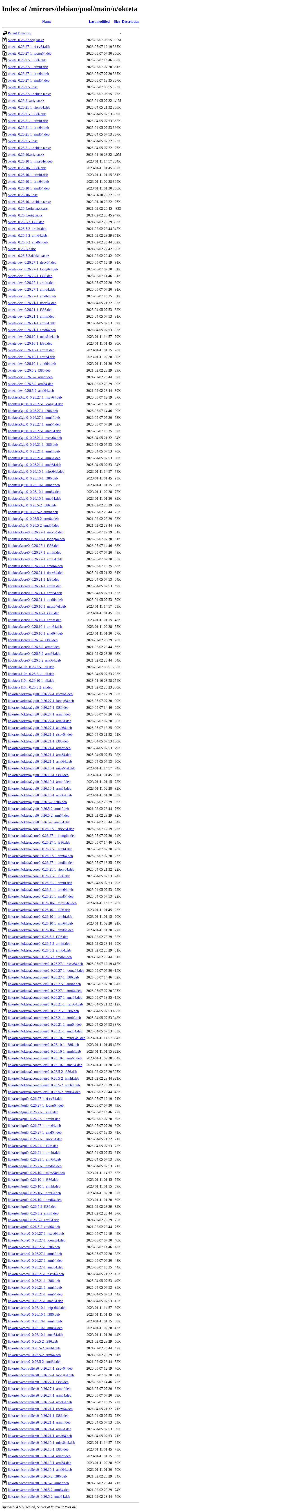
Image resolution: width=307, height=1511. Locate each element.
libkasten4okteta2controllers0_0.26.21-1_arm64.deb (45, 1024)
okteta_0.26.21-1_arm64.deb (28, 127)
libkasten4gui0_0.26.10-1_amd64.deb (35, 1200)
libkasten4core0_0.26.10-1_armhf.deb (35, 1321)
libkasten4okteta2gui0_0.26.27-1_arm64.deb (39, 721)
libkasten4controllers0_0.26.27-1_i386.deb (38, 1382)
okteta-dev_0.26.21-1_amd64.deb (32, 330)
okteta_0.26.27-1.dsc (23, 87)
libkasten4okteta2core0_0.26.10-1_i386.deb (39, 910)
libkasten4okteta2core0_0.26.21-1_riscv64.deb (41, 869)
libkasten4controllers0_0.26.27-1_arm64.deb (39, 1395)
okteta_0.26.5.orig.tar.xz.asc (28, 208)
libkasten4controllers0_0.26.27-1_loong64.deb (41, 1375)
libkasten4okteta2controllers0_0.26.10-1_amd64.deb (45, 1065)
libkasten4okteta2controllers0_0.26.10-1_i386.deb (43, 1045)
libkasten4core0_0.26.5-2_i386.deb (33, 1341)
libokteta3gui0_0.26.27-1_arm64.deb (34, 424)
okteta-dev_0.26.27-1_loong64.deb (33, 269)
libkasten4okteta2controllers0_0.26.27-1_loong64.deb (46, 970)
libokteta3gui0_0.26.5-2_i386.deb (32, 505)
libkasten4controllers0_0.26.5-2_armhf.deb (38, 1483)
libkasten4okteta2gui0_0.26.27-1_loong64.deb (41, 701)
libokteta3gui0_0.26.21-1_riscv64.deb (35, 438)
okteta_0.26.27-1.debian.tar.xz (29, 94)
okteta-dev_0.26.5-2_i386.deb (29, 370)
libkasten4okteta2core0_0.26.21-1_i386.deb (39, 876)
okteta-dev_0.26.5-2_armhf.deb (30, 377)
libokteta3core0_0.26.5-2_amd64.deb (34, 660)
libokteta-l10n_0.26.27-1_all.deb (31, 667)
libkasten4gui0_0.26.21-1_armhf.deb (34, 1152)
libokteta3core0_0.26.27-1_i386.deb (33, 546)
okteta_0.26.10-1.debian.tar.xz (29, 202)
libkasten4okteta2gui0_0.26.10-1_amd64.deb (40, 795)
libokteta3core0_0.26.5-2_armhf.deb (34, 647)
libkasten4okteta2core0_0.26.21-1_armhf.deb (40, 883)
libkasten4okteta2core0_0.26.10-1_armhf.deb (40, 916)
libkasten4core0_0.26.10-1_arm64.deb (35, 1328)
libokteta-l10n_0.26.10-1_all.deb (31, 680)
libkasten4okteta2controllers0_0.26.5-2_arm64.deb (44, 1085)
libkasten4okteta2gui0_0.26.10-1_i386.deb (38, 775)
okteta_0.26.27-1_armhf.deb (28, 67)
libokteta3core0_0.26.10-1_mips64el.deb (37, 606)
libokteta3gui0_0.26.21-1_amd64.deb (34, 465)
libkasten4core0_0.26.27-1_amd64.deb (35, 1267)
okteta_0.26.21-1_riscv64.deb (29, 107)
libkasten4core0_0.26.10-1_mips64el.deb (37, 1308)
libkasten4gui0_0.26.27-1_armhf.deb (34, 1119)
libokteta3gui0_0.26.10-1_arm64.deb (34, 492)
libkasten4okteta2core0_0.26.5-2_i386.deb (38, 937)
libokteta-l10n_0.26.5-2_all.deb (30, 687)
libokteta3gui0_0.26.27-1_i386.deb (33, 411)
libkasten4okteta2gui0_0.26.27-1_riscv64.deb (40, 694)
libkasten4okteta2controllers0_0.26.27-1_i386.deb (43, 977)
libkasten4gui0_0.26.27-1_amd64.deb (35, 1132)
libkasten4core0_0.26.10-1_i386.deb (34, 1314)
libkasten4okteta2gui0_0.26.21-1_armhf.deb (39, 748)
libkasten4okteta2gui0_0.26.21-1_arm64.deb (39, 755)
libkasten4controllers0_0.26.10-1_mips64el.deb (41, 1442)
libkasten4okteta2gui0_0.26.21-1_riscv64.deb (40, 734)
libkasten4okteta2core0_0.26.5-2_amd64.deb (40, 957)
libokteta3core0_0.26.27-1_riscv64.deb (35, 532)
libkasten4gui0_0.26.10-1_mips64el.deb (36, 1173)
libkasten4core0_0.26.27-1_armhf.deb (35, 1254)
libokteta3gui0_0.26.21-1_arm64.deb (34, 458)
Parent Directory (19, 33)
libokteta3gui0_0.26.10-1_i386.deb (33, 478)
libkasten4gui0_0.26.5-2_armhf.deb (33, 1213)
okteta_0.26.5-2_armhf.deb (27, 229)
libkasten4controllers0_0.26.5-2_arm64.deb (38, 1490)
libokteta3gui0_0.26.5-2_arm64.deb (33, 519)
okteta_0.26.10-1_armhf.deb (28, 175)
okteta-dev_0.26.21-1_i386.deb (30, 310)
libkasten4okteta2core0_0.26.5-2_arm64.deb (39, 950)
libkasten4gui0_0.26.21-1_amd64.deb (35, 1166)
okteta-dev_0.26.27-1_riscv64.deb (32, 262)
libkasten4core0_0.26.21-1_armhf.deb (35, 1287)
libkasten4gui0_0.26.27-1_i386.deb (33, 1112)
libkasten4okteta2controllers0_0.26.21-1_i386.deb (43, 1011)
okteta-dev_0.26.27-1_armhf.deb (31, 283)
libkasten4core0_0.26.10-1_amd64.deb (35, 1335)
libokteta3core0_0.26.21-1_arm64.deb (35, 593)
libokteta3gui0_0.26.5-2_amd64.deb (33, 525)
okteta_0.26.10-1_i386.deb (27, 168)
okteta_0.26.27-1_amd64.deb (28, 80)
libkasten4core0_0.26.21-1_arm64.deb (35, 1294)
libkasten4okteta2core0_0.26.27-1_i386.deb (39, 842)
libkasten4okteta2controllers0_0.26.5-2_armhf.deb (43, 1078)
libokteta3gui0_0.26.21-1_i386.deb (33, 444)
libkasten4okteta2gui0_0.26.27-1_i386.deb (38, 707)
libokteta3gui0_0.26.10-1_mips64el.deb (36, 471)
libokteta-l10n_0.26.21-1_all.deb (31, 674)
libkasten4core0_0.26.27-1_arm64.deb (35, 1260)
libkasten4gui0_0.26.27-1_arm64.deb (34, 1126)
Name (46, 21)
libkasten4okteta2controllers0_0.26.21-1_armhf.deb (44, 1018)
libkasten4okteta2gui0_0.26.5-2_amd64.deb (39, 822)
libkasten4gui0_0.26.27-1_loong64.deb (36, 1105)
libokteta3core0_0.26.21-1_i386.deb (33, 579)
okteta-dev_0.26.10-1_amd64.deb (32, 363)
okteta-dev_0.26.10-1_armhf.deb (31, 350)
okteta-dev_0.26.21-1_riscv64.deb (32, 303)
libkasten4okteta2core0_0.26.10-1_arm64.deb (40, 923)
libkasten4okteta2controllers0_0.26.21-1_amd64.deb (45, 1031)
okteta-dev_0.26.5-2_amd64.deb (31, 390)
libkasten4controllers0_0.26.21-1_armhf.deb (39, 1422)
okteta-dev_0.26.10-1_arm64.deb (31, 357)
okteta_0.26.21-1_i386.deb (27, 114)
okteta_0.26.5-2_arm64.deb (27, 235)
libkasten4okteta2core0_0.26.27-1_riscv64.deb (41, 829)
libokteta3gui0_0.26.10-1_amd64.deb (34, 498)
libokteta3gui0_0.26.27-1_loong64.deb (35, 404)
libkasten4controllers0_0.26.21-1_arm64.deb (39, 1429)
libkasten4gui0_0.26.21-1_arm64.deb (34, 1159)
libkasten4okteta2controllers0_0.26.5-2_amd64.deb (44, 1092)
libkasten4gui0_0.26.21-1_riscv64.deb (35, 1139)
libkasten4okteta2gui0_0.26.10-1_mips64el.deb (41, 768)
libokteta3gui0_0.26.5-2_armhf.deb (33, 512)
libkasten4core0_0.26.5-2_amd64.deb (34, 1362)
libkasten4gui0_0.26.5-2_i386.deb (32, 1206)
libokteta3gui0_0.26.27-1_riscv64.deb (35, 397)
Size (117, 21)
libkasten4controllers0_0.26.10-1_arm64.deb (39, 1463)
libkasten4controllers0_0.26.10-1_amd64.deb (40, 1469)
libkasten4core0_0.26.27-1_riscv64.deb (36, 1233)
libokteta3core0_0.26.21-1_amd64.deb (35, 600)
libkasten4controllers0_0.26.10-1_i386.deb (38, 1449)
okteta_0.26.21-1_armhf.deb (28, 121)
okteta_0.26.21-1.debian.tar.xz (29, 148)
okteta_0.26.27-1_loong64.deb (29, 53)
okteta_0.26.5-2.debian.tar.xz (28, 256)
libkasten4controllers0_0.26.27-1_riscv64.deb (40, 1368)
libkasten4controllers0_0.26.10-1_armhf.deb (39, 1456)
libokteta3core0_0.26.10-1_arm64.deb (35, 626)
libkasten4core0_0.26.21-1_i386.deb (34, 1281)
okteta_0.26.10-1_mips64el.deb (30, 161)
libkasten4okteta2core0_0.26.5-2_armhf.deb (39, 943)
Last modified (99, 21)
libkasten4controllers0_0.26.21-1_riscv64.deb (40, 1409)
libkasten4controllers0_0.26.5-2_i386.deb (37, 1476)
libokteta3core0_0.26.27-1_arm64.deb (35, 559)
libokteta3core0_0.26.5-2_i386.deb (33, 640)
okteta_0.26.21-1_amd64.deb (28, 134)
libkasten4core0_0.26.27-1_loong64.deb (36, 1240)
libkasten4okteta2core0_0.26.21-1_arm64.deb (40, 889)
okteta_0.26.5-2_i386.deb (26, 222)
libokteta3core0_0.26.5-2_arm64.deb (34, 653)
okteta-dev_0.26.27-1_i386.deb (30, 276)
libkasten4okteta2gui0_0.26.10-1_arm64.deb (39, 788)
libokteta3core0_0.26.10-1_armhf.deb (34, 620)
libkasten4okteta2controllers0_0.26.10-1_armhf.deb (44, 1051)
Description (130, 21)
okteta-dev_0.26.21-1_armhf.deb (31, 316)
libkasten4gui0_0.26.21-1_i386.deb (33, 1146)
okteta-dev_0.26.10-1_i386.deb (30, 343)
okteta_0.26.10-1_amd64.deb (28, 188)
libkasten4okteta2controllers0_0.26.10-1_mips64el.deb (46, 1038)
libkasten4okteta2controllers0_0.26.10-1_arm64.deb (45, 1058)
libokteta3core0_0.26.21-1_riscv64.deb (35, 573)
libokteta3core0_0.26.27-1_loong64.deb (36, 539)
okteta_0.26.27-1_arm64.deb (28, 74)
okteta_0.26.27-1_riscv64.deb (29, 47)
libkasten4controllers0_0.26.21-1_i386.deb (38, 1415)
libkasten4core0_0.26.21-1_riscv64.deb (36, 1274)
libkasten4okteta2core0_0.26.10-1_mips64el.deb (42, 903)
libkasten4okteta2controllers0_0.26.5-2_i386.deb (42, 1072)
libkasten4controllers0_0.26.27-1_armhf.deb (39, 1389)
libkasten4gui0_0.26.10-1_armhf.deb (34, 1186)
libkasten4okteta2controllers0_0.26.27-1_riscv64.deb (45, 964)
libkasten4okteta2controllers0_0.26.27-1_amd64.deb (45, 997)
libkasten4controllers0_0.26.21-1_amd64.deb (40, 1436)
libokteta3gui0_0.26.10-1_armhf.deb (34, 485)
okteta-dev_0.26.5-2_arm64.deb (30, 384)
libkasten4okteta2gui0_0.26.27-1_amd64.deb (40, 728)
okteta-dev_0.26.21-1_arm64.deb (31, 323)
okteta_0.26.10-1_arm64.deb (28, 181)
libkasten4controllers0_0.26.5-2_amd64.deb (39, 1496)
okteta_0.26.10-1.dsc (23, 195)
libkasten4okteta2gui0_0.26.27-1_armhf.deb (39, 714)
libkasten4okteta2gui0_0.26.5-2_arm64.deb (38, 815)
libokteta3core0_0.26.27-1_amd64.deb (35, 566)
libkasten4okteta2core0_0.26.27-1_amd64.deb (40, 863)
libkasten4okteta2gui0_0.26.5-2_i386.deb (37, 802)
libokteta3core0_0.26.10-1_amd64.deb (35, 633)
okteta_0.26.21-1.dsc (23, 141)
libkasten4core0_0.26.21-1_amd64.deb (35, 1301)
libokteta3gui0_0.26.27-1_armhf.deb (34, 417)
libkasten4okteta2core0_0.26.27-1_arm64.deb (40, 856)
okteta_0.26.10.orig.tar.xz (26, 154)
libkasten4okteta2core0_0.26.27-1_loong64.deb (42, 836)
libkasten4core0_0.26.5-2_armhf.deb (34, 1348)
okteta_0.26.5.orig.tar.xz (25, 215)
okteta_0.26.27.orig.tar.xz (26, 40)
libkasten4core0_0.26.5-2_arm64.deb (34, 1355)
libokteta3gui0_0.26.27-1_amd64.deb (34, 431)
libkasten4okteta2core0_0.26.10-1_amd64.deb (40, 930)
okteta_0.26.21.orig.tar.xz (26, 101)
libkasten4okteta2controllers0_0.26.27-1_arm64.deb (45, 991)
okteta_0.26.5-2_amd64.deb (28, 242)
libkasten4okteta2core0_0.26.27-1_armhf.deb (40, 849)
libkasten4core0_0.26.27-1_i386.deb (34, 1247)
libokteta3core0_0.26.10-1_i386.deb (33, 613)
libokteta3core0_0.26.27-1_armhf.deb (34, 552)
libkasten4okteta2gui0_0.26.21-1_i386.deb (38, 741)
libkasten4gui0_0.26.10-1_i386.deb (33, 1179)
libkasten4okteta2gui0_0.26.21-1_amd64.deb (40, 761)
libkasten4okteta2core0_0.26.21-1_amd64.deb (40, 896)
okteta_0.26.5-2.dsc (22, 249)
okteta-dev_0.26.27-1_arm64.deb (31, 289)
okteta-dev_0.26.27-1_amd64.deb (32, 296)
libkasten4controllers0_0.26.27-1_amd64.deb (40, 1402)
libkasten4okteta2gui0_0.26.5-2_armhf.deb (38, 809)
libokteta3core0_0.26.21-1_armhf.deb (34, 586)
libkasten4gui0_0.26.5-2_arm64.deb (33, 1220)
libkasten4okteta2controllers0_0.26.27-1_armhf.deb (44, 984)
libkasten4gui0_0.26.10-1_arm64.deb (34, 1193)
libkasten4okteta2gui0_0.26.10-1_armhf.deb (39, 782)
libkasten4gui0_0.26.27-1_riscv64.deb (35, 1099)
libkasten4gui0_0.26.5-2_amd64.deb (34, 1227)
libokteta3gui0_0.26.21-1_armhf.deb (34, 451)
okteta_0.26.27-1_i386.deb (27, 60)
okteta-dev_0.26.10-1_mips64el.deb (33, 337)
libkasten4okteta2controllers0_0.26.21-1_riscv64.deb (45, 1004)
